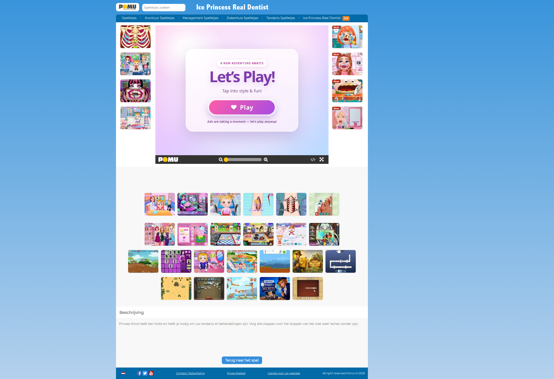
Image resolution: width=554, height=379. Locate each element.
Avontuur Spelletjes (159, 18)
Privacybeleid (236, 373)
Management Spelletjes (200, 18)
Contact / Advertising (190, 373)
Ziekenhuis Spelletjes (242, 18)
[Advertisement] (242, 179)
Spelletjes (129, 18)
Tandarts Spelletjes (280, 18)
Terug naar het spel (242, 360)
